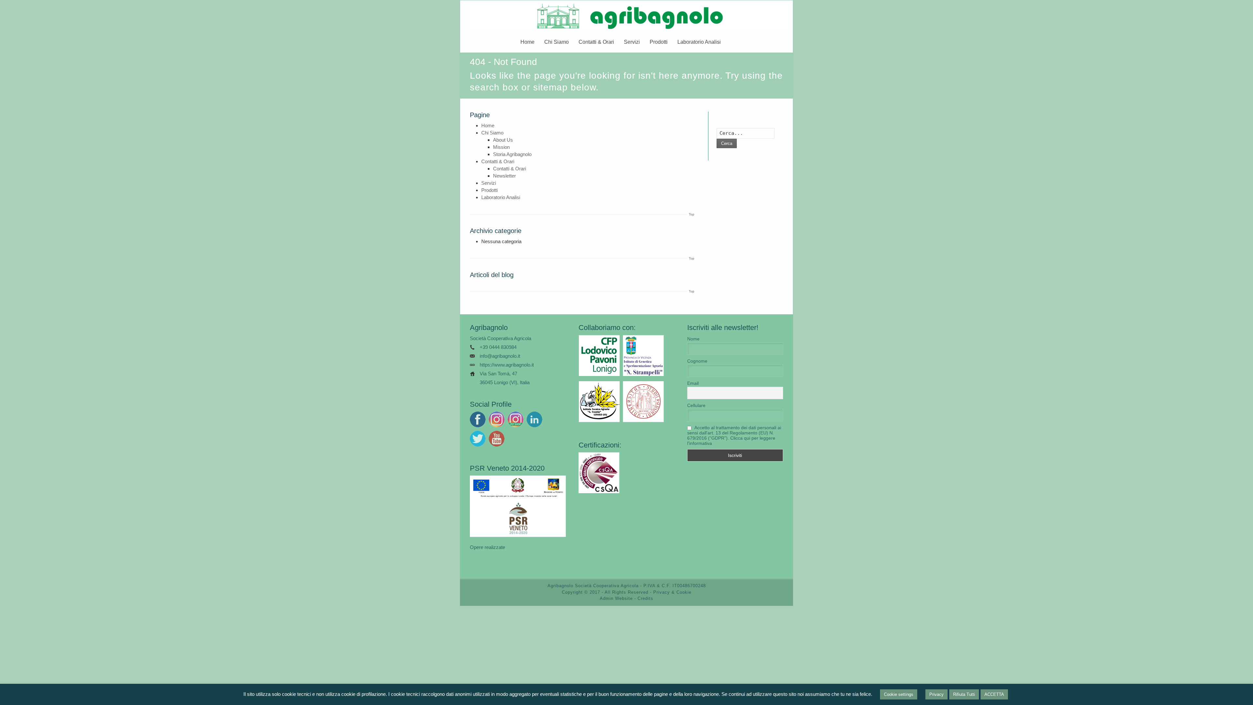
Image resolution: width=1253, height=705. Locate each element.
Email (693, 383)
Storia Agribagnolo (512, 154)
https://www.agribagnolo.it (507, 365)
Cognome (697, 361)
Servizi (632, 42)
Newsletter (504, 176)
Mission (501, 147)
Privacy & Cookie (672, 592)
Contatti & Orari (596, 42)
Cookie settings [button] (898, 694)
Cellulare (696, 405)
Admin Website (616, 598)
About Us (503, 140)
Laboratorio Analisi (699, 42)
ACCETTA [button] (994, 694)
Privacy (936, 694)
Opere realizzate (487, 547)
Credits (645, 598)
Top (691, 214)
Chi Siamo (556, 42)
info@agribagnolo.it (500, 356)
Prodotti (659, 42)
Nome (693, 338)
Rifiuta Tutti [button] (964, 694)
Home (527, 42)
